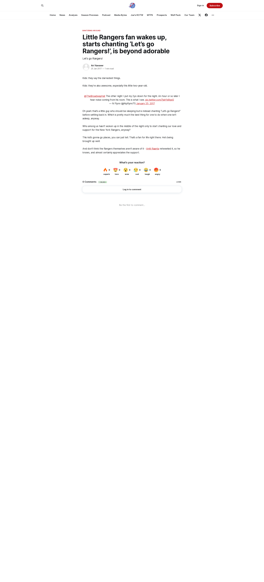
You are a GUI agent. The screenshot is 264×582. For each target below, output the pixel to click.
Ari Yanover (97, 65)
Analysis (73, 15)
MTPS (150, 15)
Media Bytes (120, 15)
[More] (213, 15)
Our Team (189, 15)
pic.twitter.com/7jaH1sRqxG (159, 99)
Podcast (106, 15)
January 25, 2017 (145, 103)
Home (53, 15)
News (62, 15)
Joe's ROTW (137, 15)
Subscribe (215, 5)
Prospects (162, 15)
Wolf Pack (176, 15)
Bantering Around (91, 30)
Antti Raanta (152, 148)
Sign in (200, 5)
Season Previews (89, 15)
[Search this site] (42, 5)
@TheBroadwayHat (94, 96)
